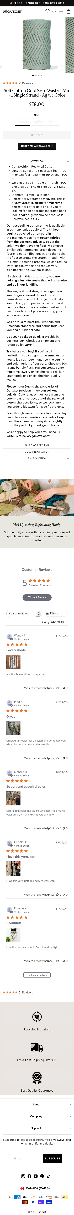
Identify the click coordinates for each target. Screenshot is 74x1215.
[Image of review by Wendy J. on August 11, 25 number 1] (13, 662)
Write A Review (37, 597)
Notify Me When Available (37, 146)
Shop (36, 1104)
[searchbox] (21, 614)
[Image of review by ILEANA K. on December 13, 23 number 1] (13, 868)
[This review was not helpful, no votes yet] (64, 688)
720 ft (38, 122)
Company (36, 1116)
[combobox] (54, 622)
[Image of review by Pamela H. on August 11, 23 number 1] (13, 935)
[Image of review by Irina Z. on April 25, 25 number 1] (13, 728)
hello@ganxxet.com (35, 436)
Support (36, 1128)
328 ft (52, 122)
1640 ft (22, 122)
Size (37, 115)
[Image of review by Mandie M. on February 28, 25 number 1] (13, 798)
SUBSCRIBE (52, 1158)
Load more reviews (37, 975)
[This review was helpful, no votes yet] (57, 688)
